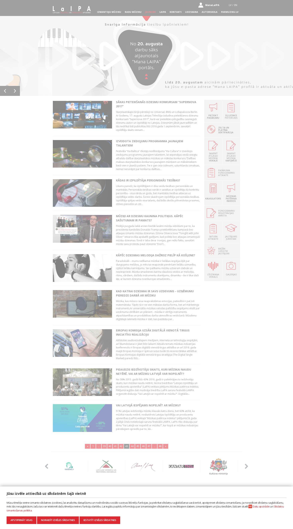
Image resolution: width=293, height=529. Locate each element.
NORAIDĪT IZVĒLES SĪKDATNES (58, 520)
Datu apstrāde (261, 506)
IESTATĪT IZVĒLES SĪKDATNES (100, 520)
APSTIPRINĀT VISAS (21, 520)
